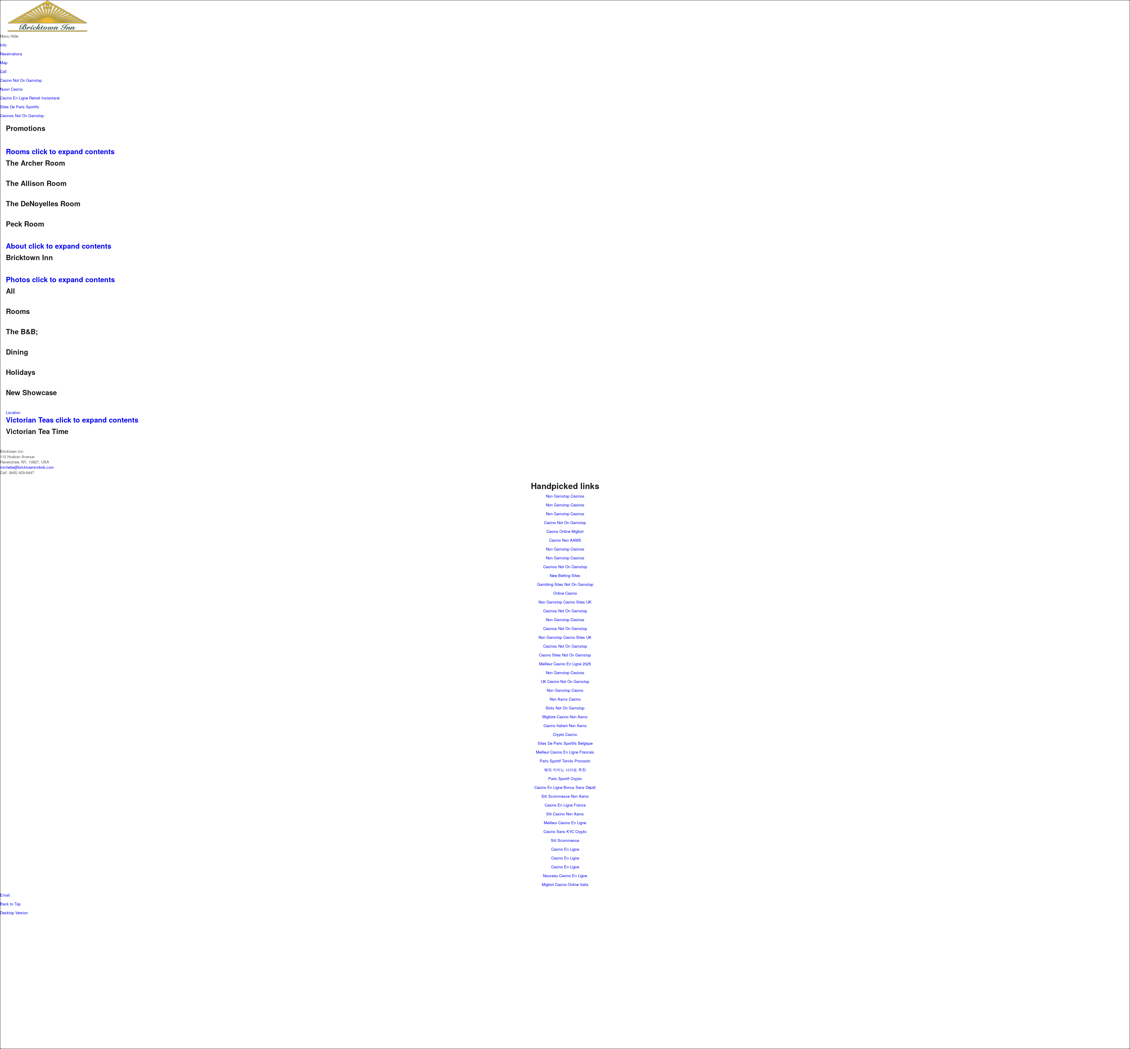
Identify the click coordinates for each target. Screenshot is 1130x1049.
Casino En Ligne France (565, 805)
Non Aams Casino (565, 699)
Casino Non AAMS (565, 540)
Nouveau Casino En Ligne (565, 875)
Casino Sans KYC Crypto (565, 831)
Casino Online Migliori (565, 531)
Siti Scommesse (565, 840)
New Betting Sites (565, 575)
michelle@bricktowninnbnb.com (27, 467)
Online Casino (565, 593)
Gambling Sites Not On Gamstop (565, 584)
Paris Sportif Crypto (565, 778)
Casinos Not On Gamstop (22, 115)
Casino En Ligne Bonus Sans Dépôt (565, 787)
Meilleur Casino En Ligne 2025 (565, 663)
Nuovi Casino (11, 89)
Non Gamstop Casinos (565, 496)
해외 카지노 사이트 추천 (565, 769)
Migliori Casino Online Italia (565, 884)
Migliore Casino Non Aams (565, 716)
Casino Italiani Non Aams (565, 725)
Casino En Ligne (565, 849)
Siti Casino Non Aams (565, 814)
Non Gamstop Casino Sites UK (565, 602)
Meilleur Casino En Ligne (565, 822)
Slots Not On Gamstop (565, 708)
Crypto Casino (565, 734)
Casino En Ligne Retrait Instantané (29, 98)
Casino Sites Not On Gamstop (565, 655)
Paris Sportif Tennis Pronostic (565, 761)
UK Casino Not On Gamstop (565, 681)
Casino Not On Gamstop (21, 80)
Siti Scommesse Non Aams (565, 796)
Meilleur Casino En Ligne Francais (565, 752)
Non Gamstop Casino (565, 690)
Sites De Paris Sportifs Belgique (565, 743)
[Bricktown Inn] (117, 31)
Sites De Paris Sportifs (19, 106)
